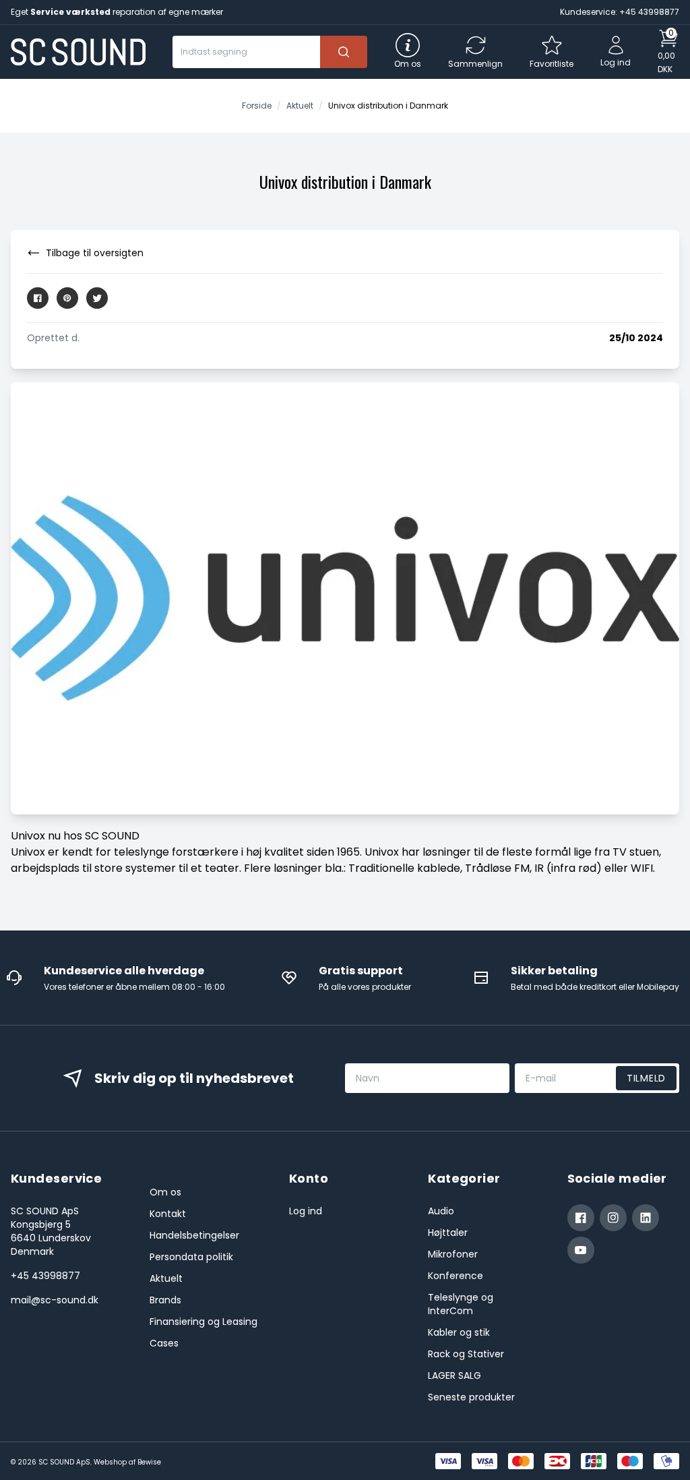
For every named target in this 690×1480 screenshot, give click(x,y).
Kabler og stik (459, 1332)
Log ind (305, 1211)
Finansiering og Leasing (203, 1321)
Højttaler (448, 1232)
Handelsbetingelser (194, 1235)
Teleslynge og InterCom (460, 1304)
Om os (165, 1192)
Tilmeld (646, 1078)
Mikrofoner (453, 1254)
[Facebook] (580, 1217)
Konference (455, 1275)
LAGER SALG (454, 1375)
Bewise (149, 1462)
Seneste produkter (471, 1397)
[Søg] (343, 52)
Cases (164, 1343)
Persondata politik (191, 1257)
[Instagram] (613, 1217)
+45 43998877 (45, 1275)
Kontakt (168, 1213)
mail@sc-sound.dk (54, 1300)
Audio (441, 1211)
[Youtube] (580, 1250)
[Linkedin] (645, 1217)
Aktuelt (166, 1278)
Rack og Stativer (466, 1354)
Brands (165, 1300)
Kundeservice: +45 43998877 (619, 12)
